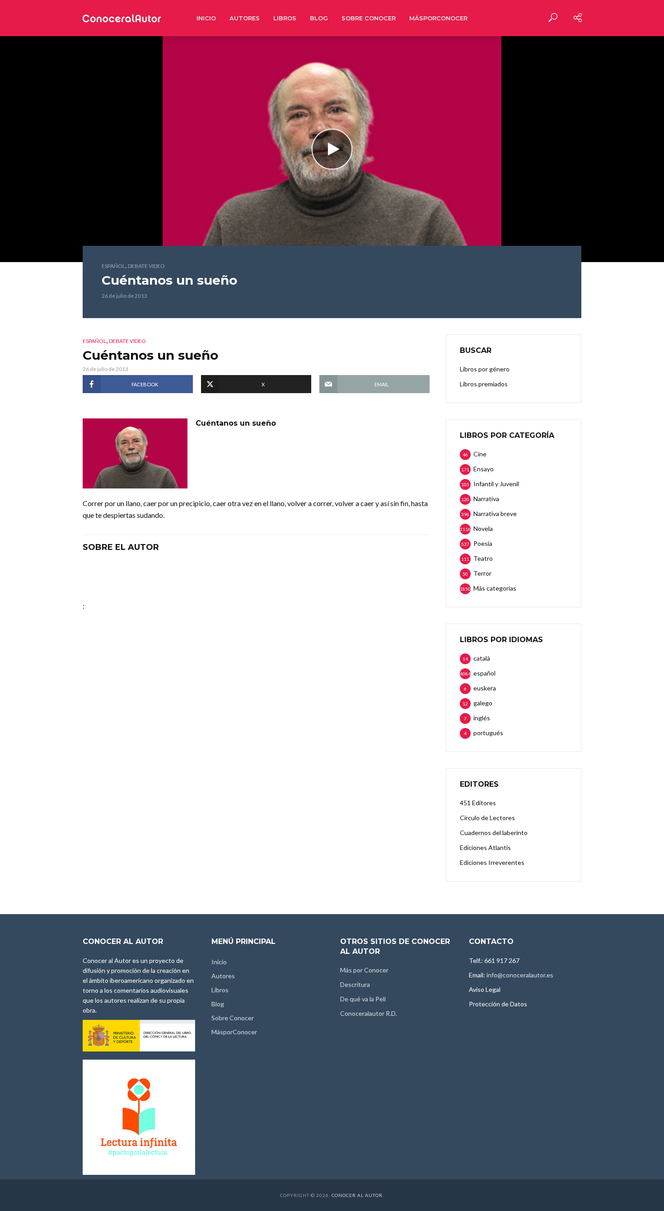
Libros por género (485, 369)
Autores (244, 18)
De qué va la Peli (363, 999)
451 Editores (478, 803)
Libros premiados (484, 384)
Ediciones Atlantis (485, 847)
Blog (319, 18)
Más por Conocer (364, 970)
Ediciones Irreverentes (492, 862)
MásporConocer (438, 18)
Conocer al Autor (357, 1195)
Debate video (146, 266)
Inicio (206, 18)
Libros (284, 18)
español (113, 266)
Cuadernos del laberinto (494, 832)
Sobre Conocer (368, 18)
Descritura (355, 984)
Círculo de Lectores (487, 817)
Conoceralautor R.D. (368, 1013)
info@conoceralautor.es (519, 975)
